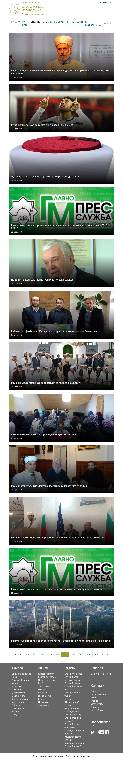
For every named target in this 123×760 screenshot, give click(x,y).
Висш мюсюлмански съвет (98, 694)
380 (27, 654)
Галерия (59, 22)
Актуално (34, 22)
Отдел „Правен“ (72, 683)
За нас (24, 23)
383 (50, 654)
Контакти (77, 22)
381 (34, 654)
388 (89, 654)
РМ (67, 22)
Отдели (47, 22)
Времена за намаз (21, 673)
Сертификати (18, 695)
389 (96, 654)
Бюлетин (42, 699)
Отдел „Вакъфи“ (72, 746)
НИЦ (14, 714)
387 (81, 654)
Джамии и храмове (101, 673)
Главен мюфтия (46, 673)
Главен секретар (47, 677)
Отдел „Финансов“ (73, 673)
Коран (15, 677)
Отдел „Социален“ (73, 714)
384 (58, 654)
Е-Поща (16, 705)
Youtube (16, 711)
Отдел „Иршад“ (72, 711)
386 (73, 654)
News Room (18, 708)
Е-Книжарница (93, 23)
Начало (15, 22)
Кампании (17, 686)
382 (42, 654)
